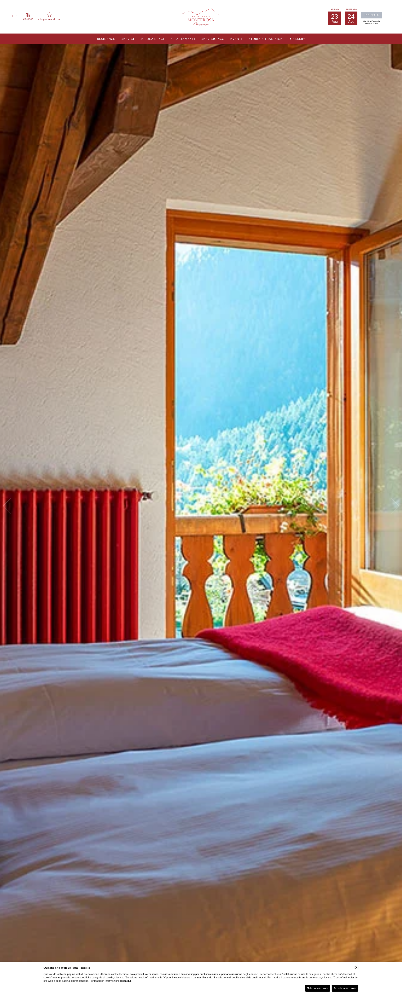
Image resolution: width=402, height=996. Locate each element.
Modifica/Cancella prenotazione (371, 22)
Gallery (297, 38)
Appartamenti (182, 38)
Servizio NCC (212, 38)
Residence (106, 38)
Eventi (236, 38)
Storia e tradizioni (266, 38)
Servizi (127, 38)
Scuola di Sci (152, 38)
